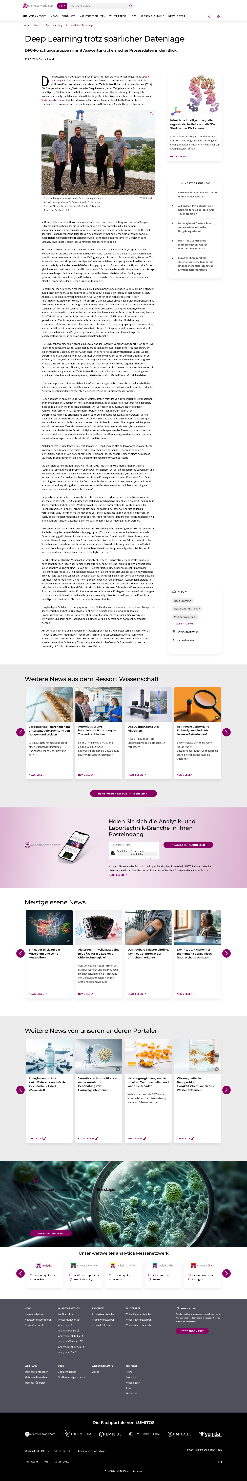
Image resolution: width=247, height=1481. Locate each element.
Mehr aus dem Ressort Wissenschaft (123, 793)
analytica (63, 1325)
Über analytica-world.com (91, 1451)
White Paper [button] (117, 16)
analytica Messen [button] (35, 16)
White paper (133, 1382)
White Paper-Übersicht (139, 1325)
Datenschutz (61, 1461)
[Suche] (130, 6)
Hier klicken (137, 854)
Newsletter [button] (176, 16)
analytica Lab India (69, 1336)
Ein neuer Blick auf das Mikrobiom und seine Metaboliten (198, 194)
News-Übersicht (34, 1325)
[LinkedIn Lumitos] (220, 1461)
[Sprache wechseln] (218, 16)
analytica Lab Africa (69, 1346)
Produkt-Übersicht (103, 1325)
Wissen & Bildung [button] (152, 16)
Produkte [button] (68, 16)
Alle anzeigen (185, 623)
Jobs (128, 1388)
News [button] (54, 16)
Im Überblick (65, 1314)
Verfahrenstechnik (52, 100)
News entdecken (34, 1314)
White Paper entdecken (139, 1314)
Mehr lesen (117, 874)
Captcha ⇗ (151, 858)
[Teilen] (209, 16)
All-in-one (131, 1393)
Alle (61, 5)
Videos (95, 1371)
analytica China (67, 1330)
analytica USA (66, 1352)
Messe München (67, 1319)
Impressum (31, 1461)
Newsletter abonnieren (188, 844)
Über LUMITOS (62, 1451)
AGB (46, 1461)
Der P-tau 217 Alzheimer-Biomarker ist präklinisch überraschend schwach (193, 244)
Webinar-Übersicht (36, 1382)
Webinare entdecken (36, 1371)
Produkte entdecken (103, 1314)
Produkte (131, 1377)
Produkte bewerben (103, 1319)
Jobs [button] (133, 16)
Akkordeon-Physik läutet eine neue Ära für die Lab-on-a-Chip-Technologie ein (196, 209)
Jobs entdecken (67, 1371)
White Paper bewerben (139, 1319)
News (129, 1371)
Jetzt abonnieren (192, 1331)
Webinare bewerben (36, 1377)
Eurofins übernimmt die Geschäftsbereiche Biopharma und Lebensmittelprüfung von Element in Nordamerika (196, 263)
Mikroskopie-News (51, 1233)
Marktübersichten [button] (92, 16)
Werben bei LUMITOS (37, 1451)
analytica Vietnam (69, 1341)
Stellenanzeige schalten (72, 1377)
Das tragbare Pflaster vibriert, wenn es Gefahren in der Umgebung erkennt (196, 227)
